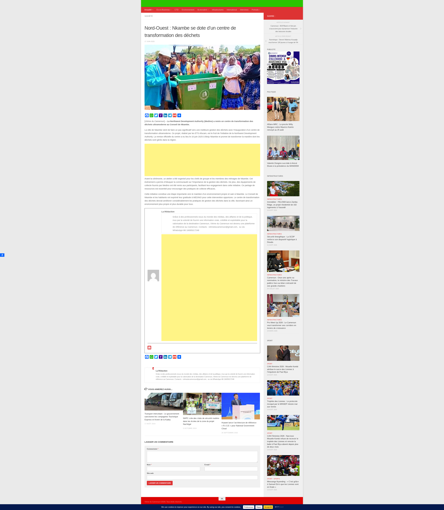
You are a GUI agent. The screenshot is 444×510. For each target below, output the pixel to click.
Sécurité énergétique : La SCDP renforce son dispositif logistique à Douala (282, 239)
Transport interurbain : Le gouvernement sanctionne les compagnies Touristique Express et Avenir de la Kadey (162, 417)
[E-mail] (149, 348)
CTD (177, 10)
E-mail (207, 465)
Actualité (148, 10)
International (232, 10)
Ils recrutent (202, 10)
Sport (269, 364)
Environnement (188, 10)
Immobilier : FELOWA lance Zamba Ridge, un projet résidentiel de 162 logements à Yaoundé (282, 205)
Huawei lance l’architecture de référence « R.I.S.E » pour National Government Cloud (239, 426)
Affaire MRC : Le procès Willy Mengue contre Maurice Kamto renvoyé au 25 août (280, 127)
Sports (277, 479)
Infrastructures (218, 10)
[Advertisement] (202, 160)
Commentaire (152, 449)
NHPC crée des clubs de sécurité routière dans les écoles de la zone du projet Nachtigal (201, 421)
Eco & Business (163, 10)
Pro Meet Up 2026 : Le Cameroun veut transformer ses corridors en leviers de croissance (281, 325)
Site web (150, 473)
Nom (149, 465)
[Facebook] (2, 255)
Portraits (255, 10)
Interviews (244, 10)
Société (149, 16)
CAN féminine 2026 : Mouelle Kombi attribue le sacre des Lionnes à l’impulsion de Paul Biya (282, 369)
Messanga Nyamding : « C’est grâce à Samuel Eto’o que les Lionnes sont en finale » (283, 484)
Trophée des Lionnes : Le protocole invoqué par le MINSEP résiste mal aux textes (282, 404)
